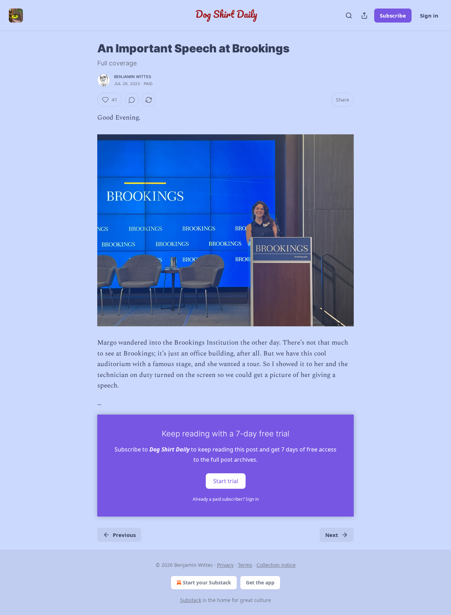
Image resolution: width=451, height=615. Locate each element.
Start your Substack (207, 582)
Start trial (225, 481)
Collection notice (276, 565)
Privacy (225, 565)
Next (331, 534)
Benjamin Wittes (132, 76)
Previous (124, 534)
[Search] (349, 15)
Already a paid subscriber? (226, 499)
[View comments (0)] (132, 100)
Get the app (260, 582)
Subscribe (393, 15)
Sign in (429, 15)
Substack (190, 600)
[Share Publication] (364, 15)
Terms (245, 565)
